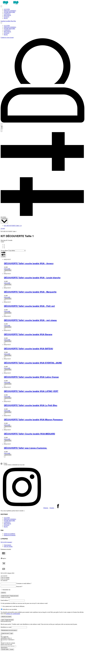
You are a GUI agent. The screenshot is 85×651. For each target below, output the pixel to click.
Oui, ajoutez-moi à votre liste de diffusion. (13, 606)
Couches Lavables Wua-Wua (8, 21)
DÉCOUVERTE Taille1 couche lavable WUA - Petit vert (29, 306)
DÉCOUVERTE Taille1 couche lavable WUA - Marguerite (30, 291)
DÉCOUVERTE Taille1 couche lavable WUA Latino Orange (31, 377)
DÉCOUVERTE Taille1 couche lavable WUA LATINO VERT (31, 391)
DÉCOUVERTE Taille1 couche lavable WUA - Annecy (28, 263)
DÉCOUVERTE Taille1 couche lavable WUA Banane (28, 334)
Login (2, 619)
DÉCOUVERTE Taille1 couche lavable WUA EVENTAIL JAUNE (33, 362)
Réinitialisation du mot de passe (9, 630)
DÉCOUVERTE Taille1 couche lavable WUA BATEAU (28, 348)
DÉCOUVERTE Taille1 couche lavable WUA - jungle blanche (32, 277)
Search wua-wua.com (6, 644)
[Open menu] (1, 6)
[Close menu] (1, 23)
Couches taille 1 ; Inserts (7, 649)
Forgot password (14, 595)
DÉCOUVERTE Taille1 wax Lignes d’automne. (25, 447)
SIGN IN (3, 592)
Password (19, 586)
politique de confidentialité (13, 613)
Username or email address (23, 583)
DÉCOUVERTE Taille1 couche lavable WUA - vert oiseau (30, 320)
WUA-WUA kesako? (6, 542)
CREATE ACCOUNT (6, 616)
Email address (5, 600)
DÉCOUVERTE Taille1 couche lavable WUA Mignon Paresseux (33, 419)
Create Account (5, 595)
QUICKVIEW (8, 270)
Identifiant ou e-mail (6, 627)
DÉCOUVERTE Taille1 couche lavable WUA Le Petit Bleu (30, 405)
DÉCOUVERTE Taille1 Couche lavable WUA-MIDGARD (29, 433)
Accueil (3, 228)
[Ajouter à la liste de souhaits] (4, 272)
